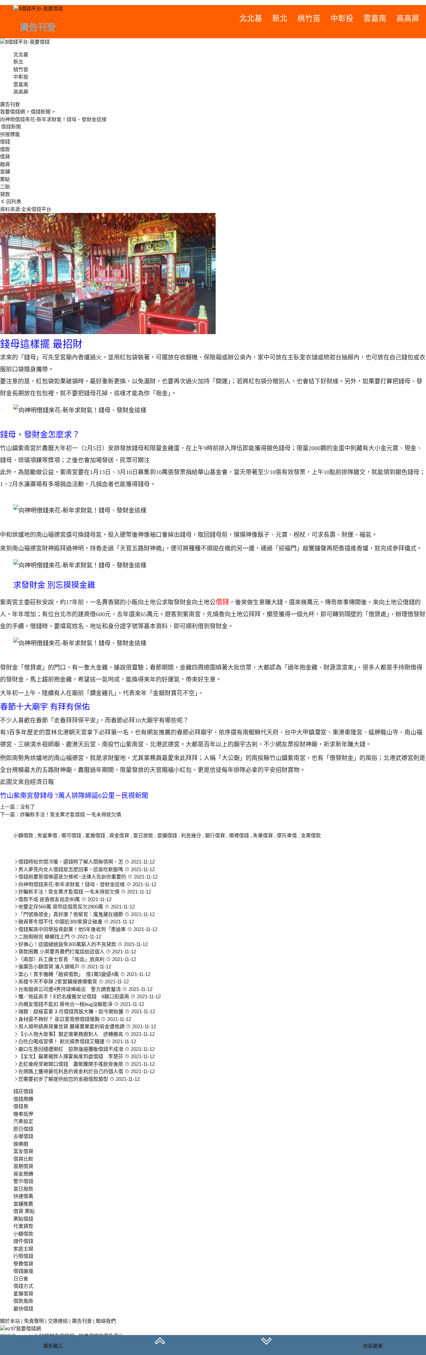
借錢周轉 (23, 1099)
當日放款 (143, 835)
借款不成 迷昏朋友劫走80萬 (64, 899)
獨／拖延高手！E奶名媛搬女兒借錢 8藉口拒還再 (89, 996)
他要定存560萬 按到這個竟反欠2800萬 (76, 906)
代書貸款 (23, 1226)
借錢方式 (23, 1286)
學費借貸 (23, 1263)
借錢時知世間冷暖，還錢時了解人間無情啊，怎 (86, 862)
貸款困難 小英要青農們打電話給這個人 (77, 951)
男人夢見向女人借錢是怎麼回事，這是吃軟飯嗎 (86, 869)
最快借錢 (23, 1308)
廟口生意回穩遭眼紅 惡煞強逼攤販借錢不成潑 (86, 1049)
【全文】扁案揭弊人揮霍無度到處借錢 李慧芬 (86, 1056)
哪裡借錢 (239, 835)
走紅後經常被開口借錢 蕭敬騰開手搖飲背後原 (86, 1064)
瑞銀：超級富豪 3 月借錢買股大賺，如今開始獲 (86, 1011)
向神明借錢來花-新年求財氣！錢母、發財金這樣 (87, 884)
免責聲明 (34, 1321)
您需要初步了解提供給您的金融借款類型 (79, 1079)
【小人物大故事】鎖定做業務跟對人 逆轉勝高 (86, 1034)
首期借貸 (23, 1166)
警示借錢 (23, 1181)
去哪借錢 (23, 1136)
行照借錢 (23, 1256)
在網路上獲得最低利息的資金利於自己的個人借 (86, 1071)
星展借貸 (23, 1293)
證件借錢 (23, 1241)
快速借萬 (23, 1196)
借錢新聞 (41, 111)
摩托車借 (287, 835)
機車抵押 (23, 1114)
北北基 (250, 18)
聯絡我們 (106, 1321)
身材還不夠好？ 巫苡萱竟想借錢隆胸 (74, 1019)
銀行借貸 (215, 835)
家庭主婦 (23, 1249)
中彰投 (341, 18)
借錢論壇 (23, 1271)
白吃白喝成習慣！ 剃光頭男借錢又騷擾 (77, 1041)
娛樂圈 (20, 1144)
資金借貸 (119, 835)
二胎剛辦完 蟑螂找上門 (59, 936)
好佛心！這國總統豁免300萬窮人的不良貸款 (83, 944)
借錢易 (20, 1106)
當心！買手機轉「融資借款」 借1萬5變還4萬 (84, 974)
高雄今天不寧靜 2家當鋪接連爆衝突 (73, 981)
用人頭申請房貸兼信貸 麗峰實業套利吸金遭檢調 (87, 1026)
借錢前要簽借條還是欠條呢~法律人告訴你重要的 (88, 876)
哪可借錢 (71, 835)
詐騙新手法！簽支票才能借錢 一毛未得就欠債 (70, 814)
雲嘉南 (374, 18)
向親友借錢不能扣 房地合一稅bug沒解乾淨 (81, 1004)
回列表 (13, 201)
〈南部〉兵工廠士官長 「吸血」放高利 (77, 959)
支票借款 (311, 835)
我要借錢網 (12, 111)
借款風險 (23, 1301)
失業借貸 (263, 835)
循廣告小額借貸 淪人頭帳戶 (64, 966)
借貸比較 (23, 1159)
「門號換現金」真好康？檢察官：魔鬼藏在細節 (86, 914)
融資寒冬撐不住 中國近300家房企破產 (76, 921)
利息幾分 (191, 835)
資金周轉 (23, 1174)
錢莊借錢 (23, 1091)
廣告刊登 (82, 1321)
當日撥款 (23, 1189)
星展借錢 (95, 835)
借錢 (222, 602)
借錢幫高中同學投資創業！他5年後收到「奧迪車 (87, 929)
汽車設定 (23, 1121)
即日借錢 (23, 1129)
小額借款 (23, 835)
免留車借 (47, 835)
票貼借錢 (23, 1219)
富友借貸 (23, 1151)
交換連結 (58, 1321)
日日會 (20, 1278)
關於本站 (10, 1321)
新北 (280, 18)
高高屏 (407, 18)
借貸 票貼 (24, 1211)
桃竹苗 (309, 18)
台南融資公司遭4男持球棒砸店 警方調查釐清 (85, 989)
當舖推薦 (23, 1204)
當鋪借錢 (167, 835)
